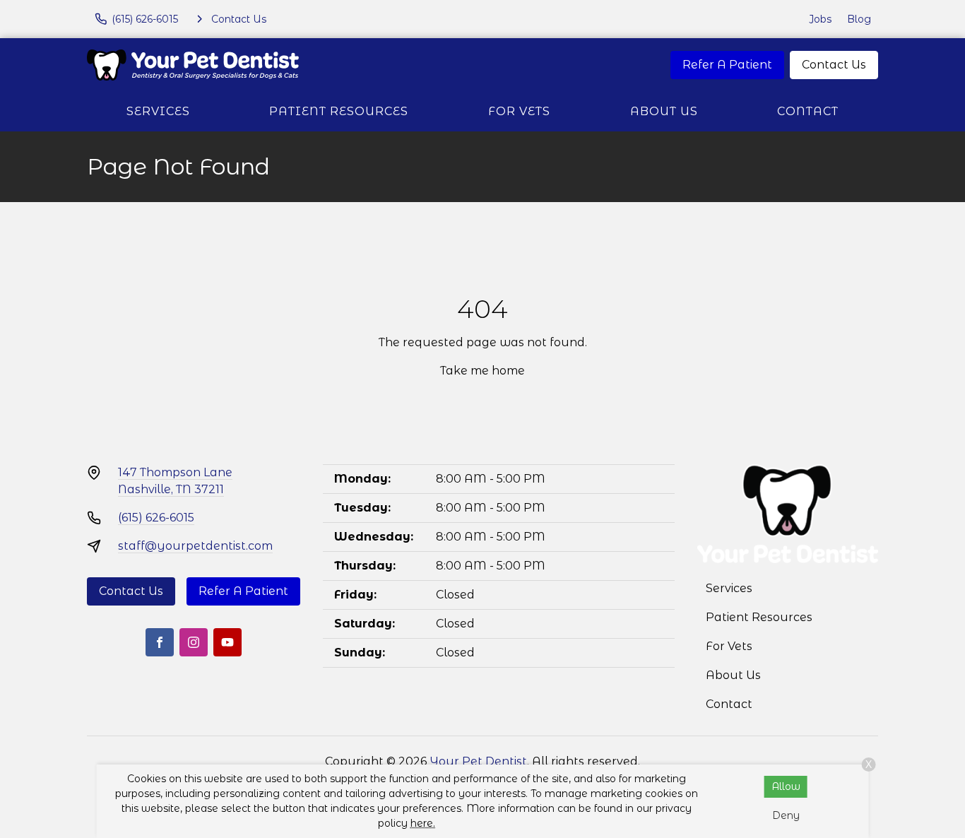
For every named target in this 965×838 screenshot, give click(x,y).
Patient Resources (338, 111)
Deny (786, 815)
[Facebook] (160, 642)
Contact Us (834, 64)
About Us (664, 111)
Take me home (482, 370)
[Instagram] (193, 642)
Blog (859, 19)
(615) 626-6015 (156, 517)
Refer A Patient (727, 64)
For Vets (519, 111)
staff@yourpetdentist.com (195, 546)
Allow (785, 786)
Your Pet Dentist (478, 761)
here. (422, 823)
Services (158, 111)
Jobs (820, 19)
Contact (808, 111)
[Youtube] (227, 642)
